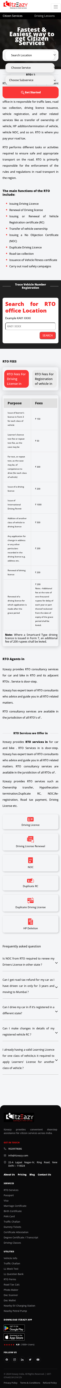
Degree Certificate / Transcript (21, 1237)
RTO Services (11, 1190)
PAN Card (9, 1216)
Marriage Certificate (15, 1205)
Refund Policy (50, 1382)
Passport (9, 1195)
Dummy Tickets (12, 1227)
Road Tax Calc (12, 1284)
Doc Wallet (10, 1300)
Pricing (22, 1174)
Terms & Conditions (30, 1382)
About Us (9, 1174)
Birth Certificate (13, 1211)
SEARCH (48, 335)
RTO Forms (10, 1279)
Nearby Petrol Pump (15, 1311)
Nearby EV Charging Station (19, 1305)
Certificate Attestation (16, 1232)
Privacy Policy (10, 1382)
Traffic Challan (12, 1221)
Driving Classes (12, 1242)
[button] (33, 55)
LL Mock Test (11, 1268)
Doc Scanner (11, 1295)
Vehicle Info (10, 1258)
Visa (6, 1200)
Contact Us (44, 1174)
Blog (32, 1174)
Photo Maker (11, 1289)
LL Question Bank (14, 1274)
